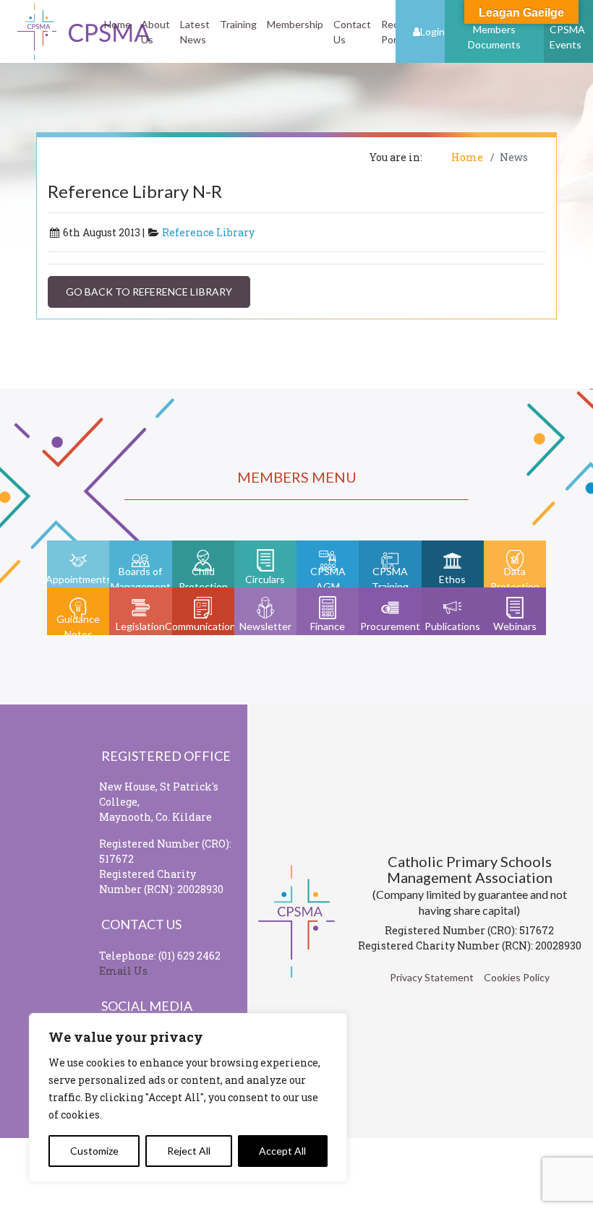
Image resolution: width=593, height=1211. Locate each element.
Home (117, 24)
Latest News (195, 32)
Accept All (282, 1151)
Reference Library (208, 232)
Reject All (188, 1151)
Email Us (123, 971)
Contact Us (352, 32)
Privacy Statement (432, 977)
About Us (155, 32)
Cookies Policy (517, 977)
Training (238, 24)
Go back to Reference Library (149, 291)
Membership (295, 24)
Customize (94, 1151)
